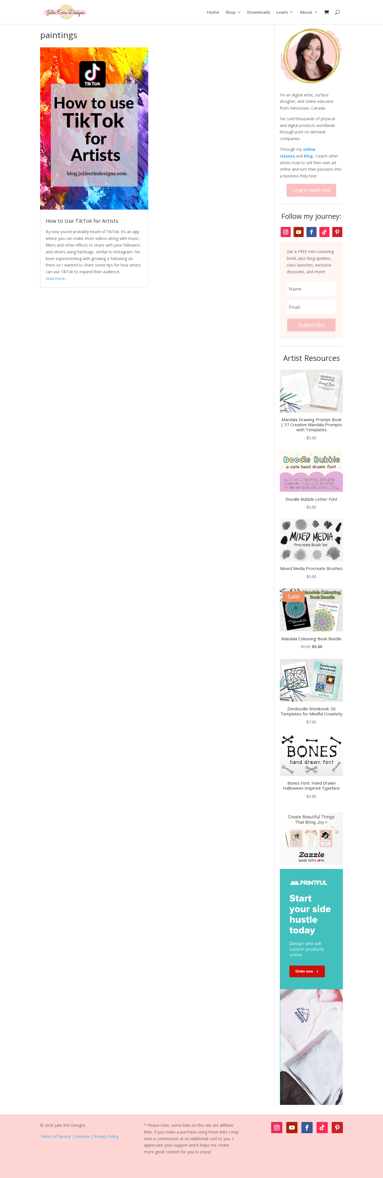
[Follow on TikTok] (324, 232)
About (306, 12)
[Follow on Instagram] (286, 232)
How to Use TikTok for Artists (82, 220)
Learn (282, 12)
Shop (230, 12)
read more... (56, 278)
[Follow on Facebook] (311, 232)
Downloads (258, 12)
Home (213, 12)
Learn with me (311, 190)
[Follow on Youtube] (299, 232)
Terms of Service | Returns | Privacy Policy (79, 1136)
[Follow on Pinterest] (337, 232)
